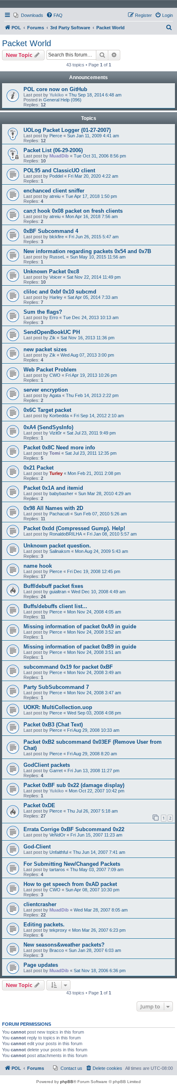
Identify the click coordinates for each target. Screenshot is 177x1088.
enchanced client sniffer (53, 191)
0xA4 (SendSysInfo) (48, 427)
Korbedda (59, 415)
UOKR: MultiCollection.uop (57, 707)
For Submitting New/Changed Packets (71, 864)
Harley (56, 297)
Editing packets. (44, 924)
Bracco (56, 950)
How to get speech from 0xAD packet (70, 884)
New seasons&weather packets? (64, 945)
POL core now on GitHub (55, 89)
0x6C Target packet (47, 410)
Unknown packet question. (57, 546)
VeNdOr (57, 834)
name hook (37, 566)
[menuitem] (28, 15)
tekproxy (58, 930)
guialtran (57, 591)
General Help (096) (62, 99)
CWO (55, 375)
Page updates (40, 965)
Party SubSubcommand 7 (56, 687)
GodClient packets (46, 765)
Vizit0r (55, 432)
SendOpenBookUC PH (51, 332)
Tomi (54, 453)
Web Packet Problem (50, 370)
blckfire (56, 236)
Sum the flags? (42, 312)
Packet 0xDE (39, 805)
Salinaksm (59, 551)
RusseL (57, 256)
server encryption (45, 390)
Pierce (55, 135)
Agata (55, 395)
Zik (52, 337)
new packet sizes (45, 349)
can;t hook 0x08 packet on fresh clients (73, 211)
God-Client (37, 847)
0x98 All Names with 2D (53, 508)
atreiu (55, 196)
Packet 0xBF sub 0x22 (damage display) (73, 785)
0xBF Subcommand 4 (50, 231)
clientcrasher (39, 904)
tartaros (57, 869)
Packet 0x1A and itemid (53, 488)
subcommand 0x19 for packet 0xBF (68, 667)
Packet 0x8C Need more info (59, 447)
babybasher (61, 493)
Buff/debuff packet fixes (53, 586)
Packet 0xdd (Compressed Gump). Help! (74, 528)
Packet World (26, 43)
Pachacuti (59, 513)
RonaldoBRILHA (65, 533)
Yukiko (56, 94)
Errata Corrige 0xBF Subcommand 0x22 (73, 829)
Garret (56, 770)
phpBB (66, 1081)
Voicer (55, 277)
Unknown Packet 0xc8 (51, 271)
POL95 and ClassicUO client (59, 170)
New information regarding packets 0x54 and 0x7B (87, 251)
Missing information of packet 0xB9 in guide (79, 647)
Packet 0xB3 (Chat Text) (53, 724)
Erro (53, 317)
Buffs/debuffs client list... (55, 606)
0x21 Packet (38, 468)
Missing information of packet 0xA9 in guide (79, 626)
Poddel (56, 176)
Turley (56, 473)
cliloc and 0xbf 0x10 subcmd (59, 292)
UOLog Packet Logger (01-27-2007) (67, 130)
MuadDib (59, 155)
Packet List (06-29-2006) (53, 150)
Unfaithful (58, 852)
